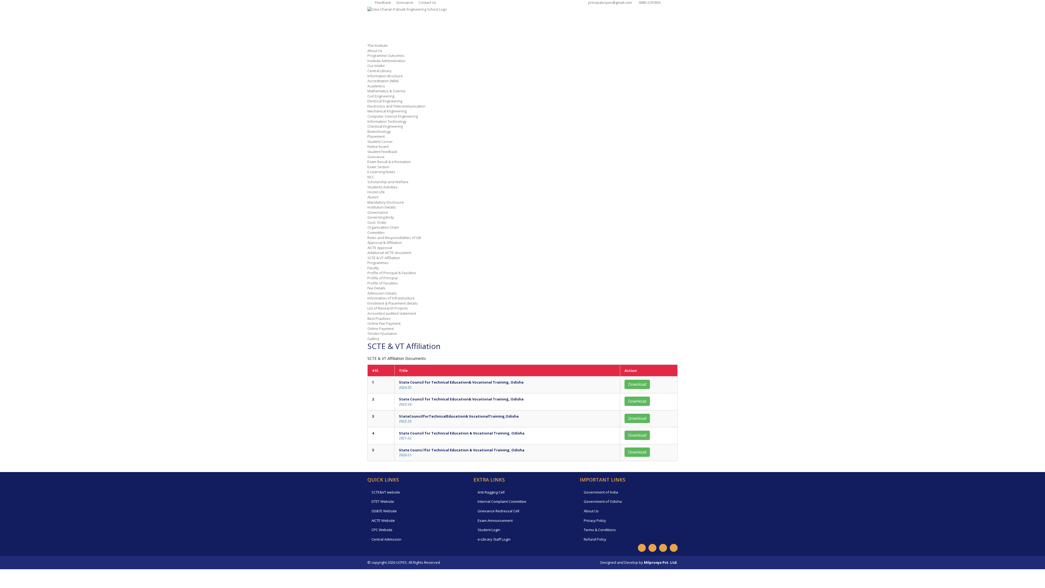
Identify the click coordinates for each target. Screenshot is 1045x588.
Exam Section (378, 166)
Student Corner (380, 141)
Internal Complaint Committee (502, 501)
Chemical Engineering (385, 126)
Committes (376, 232)
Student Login (489, 529)
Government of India (601, 492)
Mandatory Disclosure (385, 202)
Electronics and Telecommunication (396, 106)
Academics (376, 86)
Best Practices (379, 318)
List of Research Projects (387, 308)
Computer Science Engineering (392, 116)
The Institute (377, 45)
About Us (374, 50)
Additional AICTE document (389, 252)
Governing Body (380, 217)
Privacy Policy (595, 520)
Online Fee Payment (384, 323)
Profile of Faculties (382, 283)
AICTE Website (383, 520)
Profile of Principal (382, 277)
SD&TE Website (384, 511)
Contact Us (427, 2)
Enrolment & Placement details (392, 303)
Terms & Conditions (600, 529)
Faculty (373, 267)
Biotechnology (379, 131)
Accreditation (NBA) (382, 80)
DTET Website (382, 501)
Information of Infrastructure (391, 298)
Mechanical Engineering (387, 111)
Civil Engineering (380, 96)
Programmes (378, 262)
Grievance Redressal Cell (498, 511)
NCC (370, 176)
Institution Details (381, 207)
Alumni (373, 197)
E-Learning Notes (381, 171)
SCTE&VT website (385, 492)
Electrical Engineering (384, 101)
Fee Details (376, 288)
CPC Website (381, 529)
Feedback (382, 2)
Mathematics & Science (386, 90)
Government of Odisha (603, 501)
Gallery (373, 338)
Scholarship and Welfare (387, 181)
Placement (376, 136)
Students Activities (382, 187)
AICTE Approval (379, 247)
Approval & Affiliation (384, 242)
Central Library (379, 70)
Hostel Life (376, 191)
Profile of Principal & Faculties (391, 272)
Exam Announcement (495, 520)
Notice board (378, 146)
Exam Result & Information (389, 161)
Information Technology (387, 121)
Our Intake (376, 65)
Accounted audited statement (391, 313)
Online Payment (380, 328)
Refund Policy (595, 539)
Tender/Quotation (382, 333)
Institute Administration (386, 60)
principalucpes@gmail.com (609, 2)
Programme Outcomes (385, 55)
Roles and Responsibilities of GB (394, 237)
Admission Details (382, 293)
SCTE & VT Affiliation (383, 257)
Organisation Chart (383, 227)
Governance (377, 212)
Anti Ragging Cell (491, 492)
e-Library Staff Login (494, 539)
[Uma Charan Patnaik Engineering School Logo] (407, 9)
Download (637, 384)
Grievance (404, 2)
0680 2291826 (648, 2)
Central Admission (386, 539)
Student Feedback (382, 151)
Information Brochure (385, 76)
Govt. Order (377, 222)
